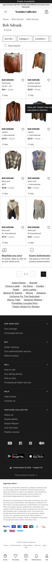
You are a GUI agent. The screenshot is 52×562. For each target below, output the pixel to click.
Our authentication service (17, 351)
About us (8, 414)
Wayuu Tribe (13, 299)
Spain (45, 545)
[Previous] (19, 274)
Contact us (9, 400)
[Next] (32, 274)
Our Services (11, 324)
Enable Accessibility (26, 1)
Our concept (10, 328)
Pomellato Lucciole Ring (24, 303)
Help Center (10, 396)
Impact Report (11, 423)
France (5, 545)
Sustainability (11, 419)
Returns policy (11, 355)
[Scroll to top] (43, 274)
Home (6, 19)
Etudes (40, 286)
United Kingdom (15, 545)
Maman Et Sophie (12, 293)
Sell (6, 365)
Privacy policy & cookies (25, 475)
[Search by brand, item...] (5, 11)
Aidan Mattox (19, 282)
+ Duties (9, 89)
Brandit (33, 282)
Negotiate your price (12, 255)
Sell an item (10, 378)
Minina (29, 293)
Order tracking (11, 347)
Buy (6, 342)
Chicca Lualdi (12, 286)
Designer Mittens (33, 299)
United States (28, 545)
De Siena (28, 286)
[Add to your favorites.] (22, 80)
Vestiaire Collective (16, 410)
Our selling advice (13, 374)
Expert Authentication (40, 255)
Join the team (11, 427)
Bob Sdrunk (17, 19)
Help (6, 391)
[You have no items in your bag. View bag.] (46, 12)
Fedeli (16, 289)
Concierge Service (13, 333)
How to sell (9, 369)
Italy (26, 547)
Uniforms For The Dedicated (24, 296)
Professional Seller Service (17, 382)
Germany (37, 545)
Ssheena (41, 293)
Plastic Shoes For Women (26, 306)
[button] (46, 12)
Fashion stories (11, 432)
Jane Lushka (29, 289)
